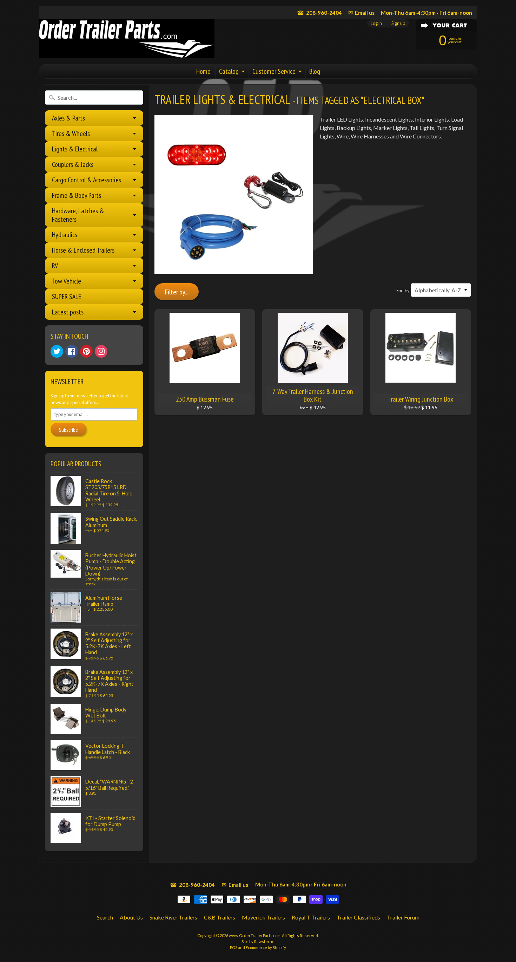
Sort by (403, 290)
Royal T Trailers (311, 917)
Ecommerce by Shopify (266, 947)
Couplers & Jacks (72, 164)
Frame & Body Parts (76, 195)
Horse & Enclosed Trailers (83, 250)
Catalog (229, 71)
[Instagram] (101, 351)
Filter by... (176, 292)
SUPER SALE (66, 296)
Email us (361, 12)
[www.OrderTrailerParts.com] (126, 38)
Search (105, 917)
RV (55, 265)
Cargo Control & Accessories (86, 179)
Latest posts (68, 312)
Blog (314, 71)
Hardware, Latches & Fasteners (78, 215)
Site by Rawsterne (258, 941)
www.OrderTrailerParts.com (254, 935)
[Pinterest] (86, 351)
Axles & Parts (68, 118)
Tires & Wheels (71, 133)
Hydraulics (64, 234)
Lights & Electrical (75, 149)
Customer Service (274, 71)
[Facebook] (71, 351)
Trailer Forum (403, 917)
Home (203, 71)
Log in (376, 23)
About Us (131, 917)
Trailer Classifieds (358, 917)
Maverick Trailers (263, 917)
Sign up (398, 23)
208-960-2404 (319, 12)
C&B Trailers (219, 917)
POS (233, 947)
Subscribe (68, 429)
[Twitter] (57, 351)
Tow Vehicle (66, 281)
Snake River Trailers (173, 917)
